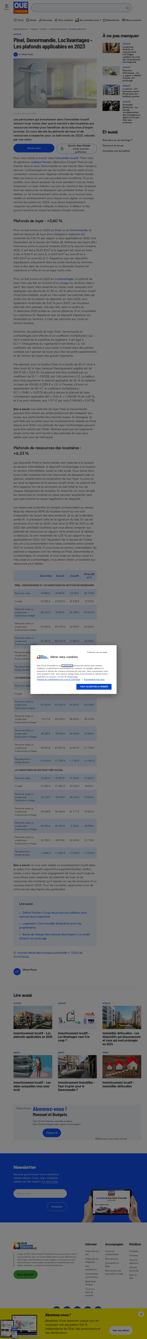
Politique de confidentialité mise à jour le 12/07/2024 (58, 679)
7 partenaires (67, 666)
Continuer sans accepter (97, 652)
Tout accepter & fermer (94, 686)
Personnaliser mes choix (94, 679)
